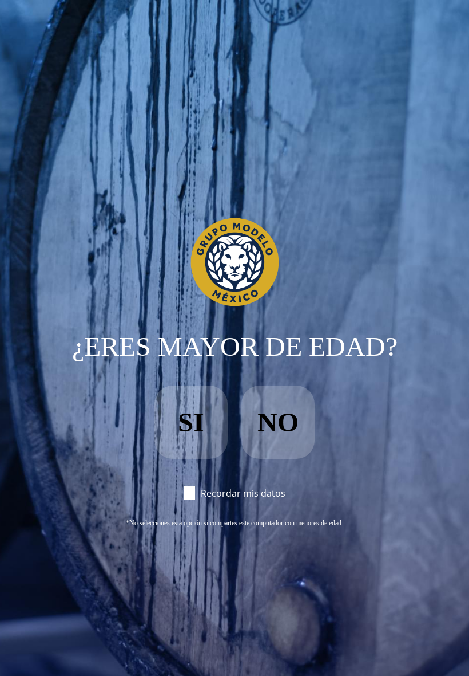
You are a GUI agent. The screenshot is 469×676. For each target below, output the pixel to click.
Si (191, 422)
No (278, 422)
